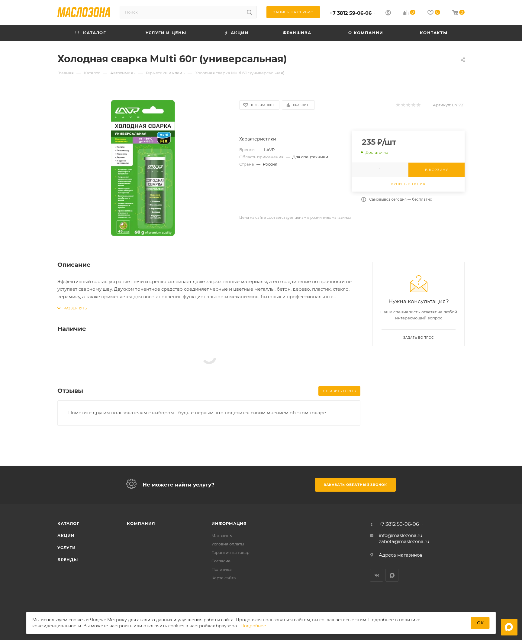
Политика (221, 569)
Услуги (66, 547)
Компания (141, 523)
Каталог (68, 523)
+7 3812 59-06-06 (351, 13)
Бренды (67, 559)
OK (480, 622)
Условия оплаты (227, 543)
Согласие (220, 560)
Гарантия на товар (230, 552)
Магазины (222, 535)
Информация (229, 523)
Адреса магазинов (401, 555)
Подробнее (253, 626)
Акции (66, 535)
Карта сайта (223, 577)
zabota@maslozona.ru (404, 541)
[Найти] (249, 12)
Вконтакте (376, 575)
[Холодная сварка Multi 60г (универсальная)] (143, 168)
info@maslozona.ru (400, 535)
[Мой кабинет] (388, 13)
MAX (391, 575)
